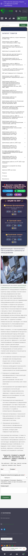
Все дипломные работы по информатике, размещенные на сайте (12, 59)
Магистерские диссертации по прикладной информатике (12, 54)
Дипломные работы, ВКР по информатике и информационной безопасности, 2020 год (12, 117)
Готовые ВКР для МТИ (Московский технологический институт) (12, 69)
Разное (4, 173)
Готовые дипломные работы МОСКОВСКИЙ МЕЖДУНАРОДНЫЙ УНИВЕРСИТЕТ (12, 152)
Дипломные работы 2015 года (11, 142)
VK (10, 194)
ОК (24, 548)
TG (8, 211)
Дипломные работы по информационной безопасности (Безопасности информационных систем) (12, 92)
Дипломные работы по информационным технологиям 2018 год (12, 128)
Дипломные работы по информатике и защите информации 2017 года (9, 133)
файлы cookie (14, 548)
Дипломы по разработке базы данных (11, 166)
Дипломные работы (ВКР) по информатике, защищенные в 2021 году (13, 77)
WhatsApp (20, 191)
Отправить (6, 497)
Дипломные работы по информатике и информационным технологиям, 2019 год (12, 122)
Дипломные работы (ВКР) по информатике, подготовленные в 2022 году (12, 65)
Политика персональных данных (8, 542)
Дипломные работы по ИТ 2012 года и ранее (13, 162)
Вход (24, 11)
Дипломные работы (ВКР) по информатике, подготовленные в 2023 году (12, 47)
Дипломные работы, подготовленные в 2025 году (14, 38)
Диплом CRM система (9, 170)
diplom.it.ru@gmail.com (8, 524)
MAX (17, 194)
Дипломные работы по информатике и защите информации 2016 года (9, 138)
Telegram (8, 191)
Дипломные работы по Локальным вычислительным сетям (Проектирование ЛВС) (13, 102)
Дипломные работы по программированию (9, 97)
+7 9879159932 (6, 513)
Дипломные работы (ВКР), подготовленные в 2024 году (11, 42)
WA (14, 211)
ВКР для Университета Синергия (12, 73)
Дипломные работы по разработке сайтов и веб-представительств (13, 112)
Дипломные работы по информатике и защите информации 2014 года (9, 147)
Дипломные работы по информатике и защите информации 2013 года (9, 157)
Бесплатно (5, 179)
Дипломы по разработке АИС (11, 51)
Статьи (4, 176)
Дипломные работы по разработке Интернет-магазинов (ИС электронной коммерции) (13, 107)
